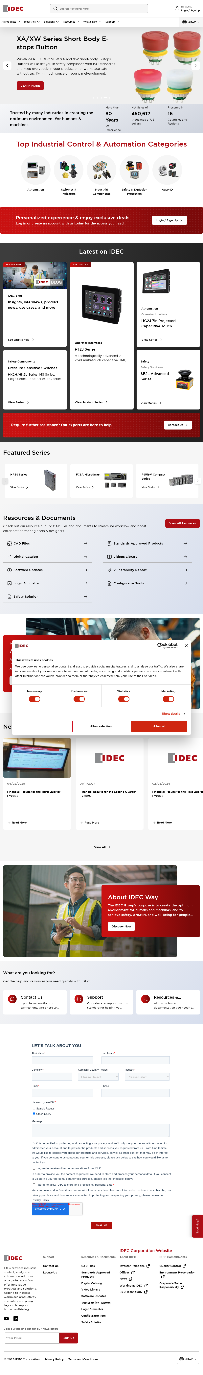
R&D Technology (131, 1292)
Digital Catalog (91, 1283)
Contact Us (50, 1266)
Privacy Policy (54, 1359)
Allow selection (101, 726)
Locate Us (50, 1272)
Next (198, 481)
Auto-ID (167, 189)
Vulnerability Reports (96, 1302)
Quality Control (170, 1266)
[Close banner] (186, 645)
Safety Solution (91, 1322)
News (123, 1279)
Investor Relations (132, 1266)
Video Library (90, 1289)
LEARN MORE (30, 81)
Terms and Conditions (83, 1359)
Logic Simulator (92, 1309)
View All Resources (182, 523)
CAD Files (88, 1266)
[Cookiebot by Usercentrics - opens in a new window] (160, 646)
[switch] (79, 699)
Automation (35, 189)
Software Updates (93, 1296)
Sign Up (68, 1338)
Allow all (159, 726)
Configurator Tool (93, 1315)
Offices (124, 1272)
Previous (5, 481)
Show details (171, 713)
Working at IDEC (131, 1285)
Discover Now (121, 926)
